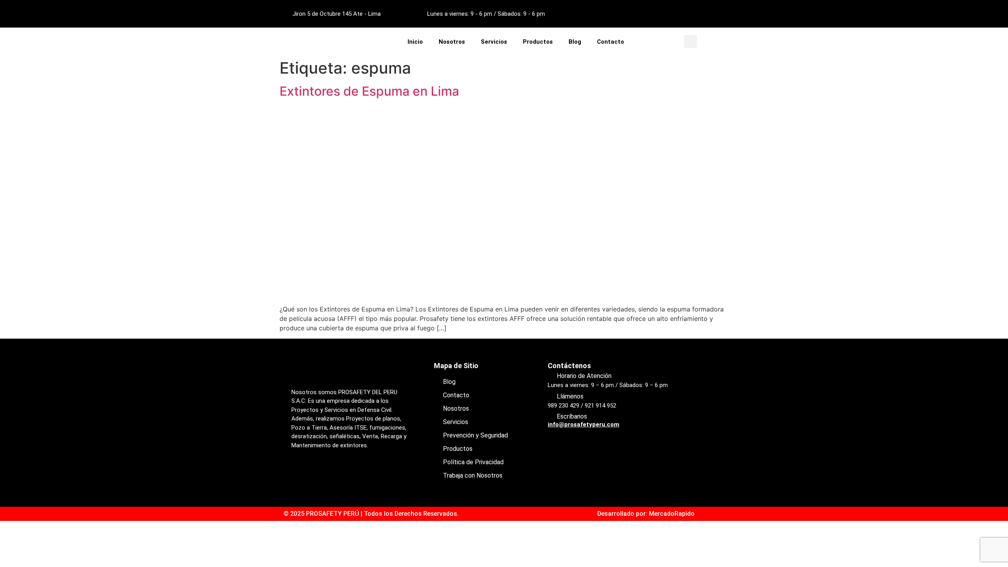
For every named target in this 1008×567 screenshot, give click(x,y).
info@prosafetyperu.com (583, 424)
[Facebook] (671, 14)
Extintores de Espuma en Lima (369, 91)
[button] (690, 41)
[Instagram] (692, 14)
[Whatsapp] (344, 473)
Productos (538, 41)
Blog (575, 41)
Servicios (494, 41)
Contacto (610, 41)
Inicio (415, 41)
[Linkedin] (714, 14)
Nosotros (452, 41)
